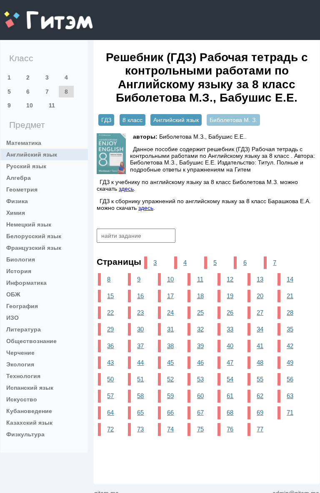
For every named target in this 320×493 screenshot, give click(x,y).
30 (140, 329)
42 (290, 345)
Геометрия (22, 189)
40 (230, 345)
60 (200, 395)
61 (230, 395)
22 (110, 312)
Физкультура (25, 434)
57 (110, 395)
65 (140, 412)
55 (260, 379)
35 (290, 329)
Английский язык (31, 154)
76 (230, 429)
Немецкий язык (28, 224)
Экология (20, 364)
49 (290, 362)
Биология (20, 259)
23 (140, 312)
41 (260, 345)
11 (52, 105)
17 (170, 295)
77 (260, 429)
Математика (23, 142)
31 (170, 329)
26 (230, 312)
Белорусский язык (33, 236)
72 (110, 429)
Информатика (26, 282)
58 (140, 395)
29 (110, 329)
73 (140, 429)
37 (140, 345)
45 (170, 362)
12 (230, 279)
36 (110, 345)
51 (140, 379)
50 (110, 379)
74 (170, 429)
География (22, 306)
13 (260, 279)
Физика (17, 201)
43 (110, 362)
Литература (23, 329)
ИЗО (12, 317)
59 (170, 395)
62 (260, 395)
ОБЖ (13, 294)
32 (200, 329)
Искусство (21, 399)
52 (170, 379)
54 (230, 379)
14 (290, 279)
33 (230, 329)
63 (290, 395)
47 (230, 362)
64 (110, 412)
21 (290, 295)
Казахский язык (29, 422)
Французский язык (33, 247)
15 (110, 295)
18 (200, 295)
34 (260, 329)
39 (200, 345)
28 (290, 312)
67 (200, 412)
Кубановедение (29, 411)
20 (260, 295)
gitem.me (26, 14)
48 (260, 362)
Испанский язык (29, 387)
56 (290, 379)
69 (260, 412)
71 (290, 412)
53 (200, 379)
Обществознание (31, 341)
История (18, 271)
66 (170, 412)
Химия (15, 212)
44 (140, 362)
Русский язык (26, 166)
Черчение (20, 352)
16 (140, 295)
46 (200, 362)
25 (200, 312)
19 (230, 295)
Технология (23, 376)
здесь (126, 188)
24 (170, 312)
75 (200, 429)
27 (260, 312)
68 (230, 412)
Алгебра (18, 177)
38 (170, 345)
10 (29, 105)
